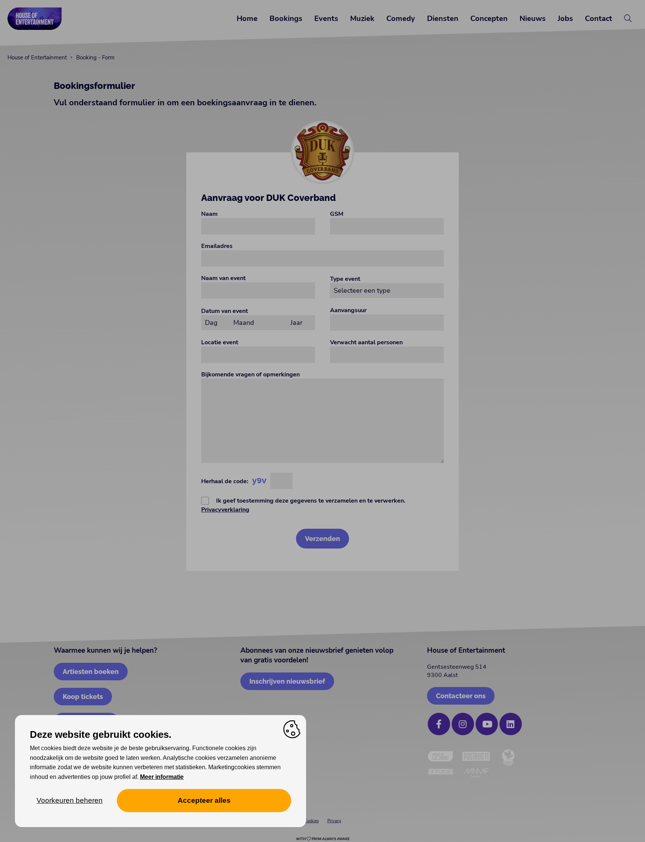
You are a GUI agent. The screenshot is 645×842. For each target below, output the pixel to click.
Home (247, 18)
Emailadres (217, 246)
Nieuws (533, 18)
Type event (345, 279)
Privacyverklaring (225, 510)
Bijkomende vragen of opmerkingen (250, 374)
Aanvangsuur (348, 310)
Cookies (311, 821)
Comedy (400, 18)
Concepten (489, 18)
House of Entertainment (37, 57)
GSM (336, 214)
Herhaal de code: (224, 481)
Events (326, 18)
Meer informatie (162, 777)
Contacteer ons (461, 696)
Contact (598, 18)
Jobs (565, 18)
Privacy (334, 821)
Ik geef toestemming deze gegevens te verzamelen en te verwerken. (303, 505)
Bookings (285, 18)
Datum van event (224, 311)
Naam (209, 214)
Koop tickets (83, 696)
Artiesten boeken (91, 671)
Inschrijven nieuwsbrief (287, 681)
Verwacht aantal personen (366, 342)
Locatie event (219, 342)
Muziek (362, 18)
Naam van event (223, 278)
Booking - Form (95, 57)
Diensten (442, 18)
